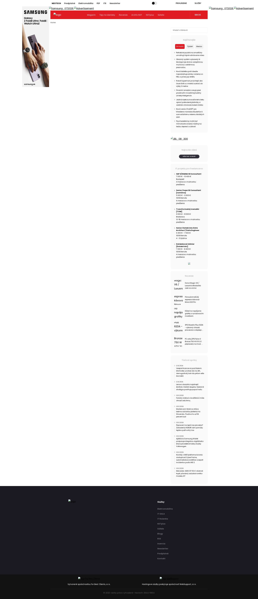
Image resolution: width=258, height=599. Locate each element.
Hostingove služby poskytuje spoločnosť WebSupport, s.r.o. (169, 584)
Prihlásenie (181, 3)
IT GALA (161, 513)
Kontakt (161, 558)
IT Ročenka (162, 518)
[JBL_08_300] (189, 139)
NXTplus (150, 15)
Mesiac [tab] (199, 46)
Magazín (91, 15)
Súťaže (161, 15)
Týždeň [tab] (190, 46)
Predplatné (69, 3)
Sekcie (198, 14)
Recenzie (123, 15)
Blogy (160, 533)
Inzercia (161, 543)
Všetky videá (189, 156)
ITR (104, 3)
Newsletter (115, 3)
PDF (98, 3)
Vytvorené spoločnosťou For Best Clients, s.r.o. (89, 584)
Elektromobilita (85, 3)
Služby (198, 3)
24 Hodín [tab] (180, 46)
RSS (159, 538)
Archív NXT (136, 15)
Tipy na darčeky (107, 15)
